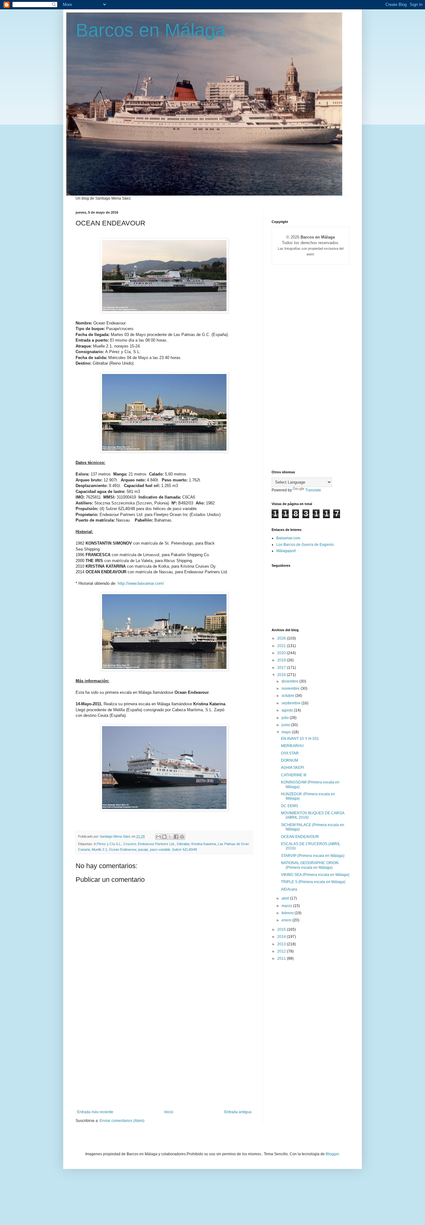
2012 (282, 951)
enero (287, 920)
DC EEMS (289, 806)
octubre (288, 695)
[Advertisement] (164, 1063)
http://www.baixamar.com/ (141, 583)
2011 (282, 958)
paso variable (160, 849)
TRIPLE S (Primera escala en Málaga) (313, 882)
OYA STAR (290, 753)
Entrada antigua (237, 1112)
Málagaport (286, 551)
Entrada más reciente (95, 1112)
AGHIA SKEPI (292, 767)
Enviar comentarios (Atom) (122, 1121)
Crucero (130, 844)
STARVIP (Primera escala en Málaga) (312, 856)
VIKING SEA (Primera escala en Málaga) (315, 875)
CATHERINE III (293, 775)
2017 (282, 667)
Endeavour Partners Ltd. (156, 844)
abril (286, 898)
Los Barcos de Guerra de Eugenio (305, 544)
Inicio (168, 1112)
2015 (282, 929)
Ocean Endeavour (122, 849)
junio (286, 725)
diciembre (290, 681)
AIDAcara (289, 889)
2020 (282, 653)
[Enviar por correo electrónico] (158, 837)
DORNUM (289, 760)
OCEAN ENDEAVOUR (300, 837)
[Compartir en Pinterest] (182, 837)
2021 (282, 646)
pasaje (143, 849)
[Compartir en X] (170, 837)
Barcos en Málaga (150, 30)
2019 (282, 660)
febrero (288, 913)
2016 (282, 675)
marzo (287, 906)
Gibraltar (183, 844)
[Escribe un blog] (164, 837)
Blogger (332, 1154)
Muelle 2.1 (99, 849)
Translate (313, 490)
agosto (288, 710)
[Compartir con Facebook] (176, 837)
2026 (282, 638)
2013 (282, 944)
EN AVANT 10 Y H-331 (300, 738)
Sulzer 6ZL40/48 (184, 849)
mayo (287, 732)
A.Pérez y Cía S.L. (108, 844)
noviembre (291, 688)
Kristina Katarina (203, 844)
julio (286, 718)
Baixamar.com (288, 538)
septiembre (291, 703)
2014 (282, 936)
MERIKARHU (292, 746)
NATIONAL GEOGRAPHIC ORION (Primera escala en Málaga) (310, 865)
